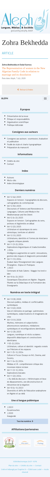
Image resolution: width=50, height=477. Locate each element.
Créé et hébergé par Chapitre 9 (13, 469)
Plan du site (13, 465)
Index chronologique (15, 183)
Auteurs (10, 177)
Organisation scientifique (18, 122)
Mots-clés (11, 180)
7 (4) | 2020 (21, 78)
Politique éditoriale (15, 125)
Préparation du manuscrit (18, 147)
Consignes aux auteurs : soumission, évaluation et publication (27, 140)
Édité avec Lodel (34, 469)
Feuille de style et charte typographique (24, 144)
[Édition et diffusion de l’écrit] (25, 443)
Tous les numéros (24, 421)
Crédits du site (13, 161)
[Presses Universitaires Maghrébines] (40, 443)
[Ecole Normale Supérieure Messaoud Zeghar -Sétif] (9, 443)
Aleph (4, 98)
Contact (10, 164)
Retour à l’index (26, 90)
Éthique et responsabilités (18, 119)
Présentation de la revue (17, 116)
